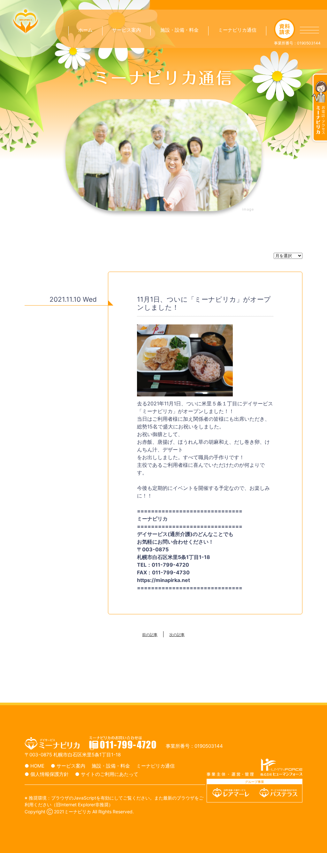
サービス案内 (126, 30)
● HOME (34, 766)
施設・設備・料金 (179, 30)
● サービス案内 (68, 766)
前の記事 (149, 635)
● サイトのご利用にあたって (106, 774)
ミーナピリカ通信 (237, 30)
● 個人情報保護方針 (47, 774)
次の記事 (177, 635)
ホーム (85, 30)
